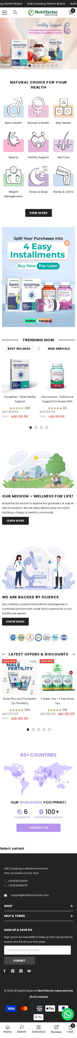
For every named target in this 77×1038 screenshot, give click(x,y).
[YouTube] (29, 971)
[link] (38, 277)
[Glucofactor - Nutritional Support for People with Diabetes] (57, 375)
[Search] (15, 12)
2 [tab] (25, 65)
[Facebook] (4, 971)
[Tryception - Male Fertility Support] (20, 375)
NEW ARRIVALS (59, 349)
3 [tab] (29, 65)
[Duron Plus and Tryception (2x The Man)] (20, 677)
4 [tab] (34, 65)
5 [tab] (38, 65)
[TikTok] (21, 971)
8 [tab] (52, 65)
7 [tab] (47, 65)
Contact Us (38, 828)
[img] (16, 408)
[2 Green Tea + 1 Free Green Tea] (57, 677)
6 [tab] (43, 65)
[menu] (4, 12)
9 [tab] (56, 65)
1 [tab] (20, 65)
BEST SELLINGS (19, 349)
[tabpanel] (38, 43)
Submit (19, 961)
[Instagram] (13, 971)
